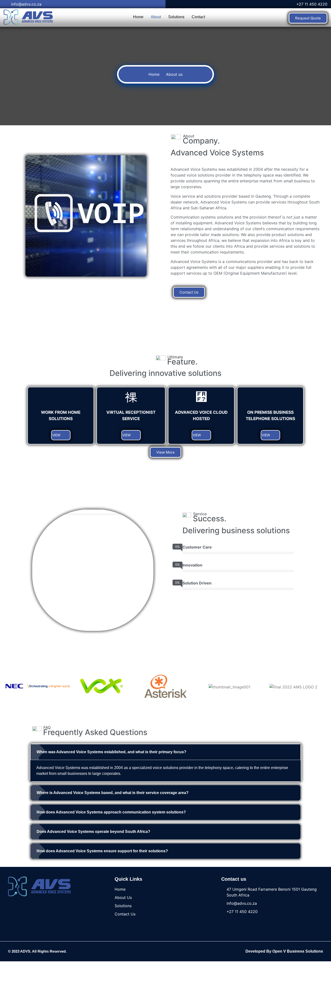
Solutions (176, 17)
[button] (165, 752)
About (156, 17)
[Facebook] (158, 951)
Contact (198, 17)
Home (138, 17)
